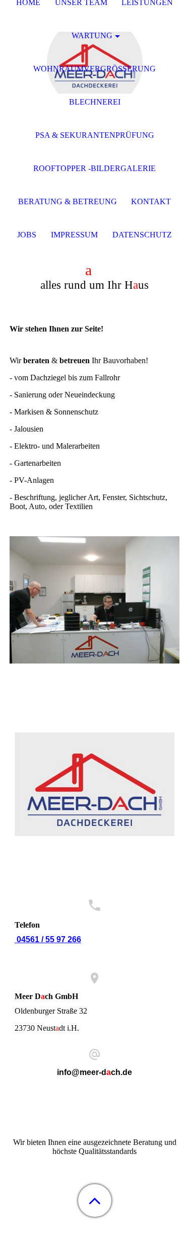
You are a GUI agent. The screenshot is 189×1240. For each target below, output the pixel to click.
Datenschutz (142, 234)
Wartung (92, 35)
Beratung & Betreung (67, 201)
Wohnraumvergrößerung (94, 68)
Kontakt (151, 201)
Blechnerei (94, 102)
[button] (94, 1200)
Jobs (26, 234)
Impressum (74, 234)
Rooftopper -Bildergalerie (94, 168)
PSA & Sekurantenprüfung (94, 135)
